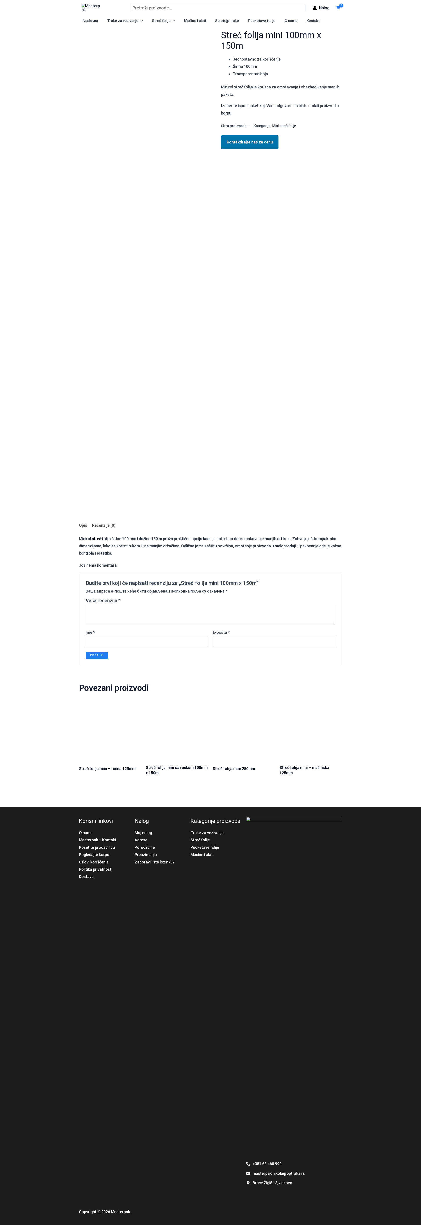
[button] (140, 21)
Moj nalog (143, 832)
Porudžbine (145, 847)
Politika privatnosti (95, 869)
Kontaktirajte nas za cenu (250, 142)
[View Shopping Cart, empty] (338, 8)
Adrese (141, 840)
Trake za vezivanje (122, 20)
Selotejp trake (227, 20)
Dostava (86, 876)
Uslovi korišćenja (94, 862)
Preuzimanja (146, 854)
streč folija (101, 538)
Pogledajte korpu (94, 854)
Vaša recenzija (103, 600)
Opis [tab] (83, 525)
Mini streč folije (284, 126)
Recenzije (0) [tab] (103, 525)
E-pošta (221, 632)
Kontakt (313, 20)
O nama (291, 20)
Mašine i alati (195, 20)
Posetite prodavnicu (97, 847)
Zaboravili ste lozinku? (155, 862)
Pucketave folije (261, 20)
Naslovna (90, 20)
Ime (90, 632)
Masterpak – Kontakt (97, 840)
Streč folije (161, 20)
